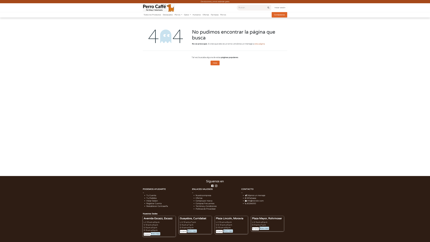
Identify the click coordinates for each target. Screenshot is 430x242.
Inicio (215, 63)
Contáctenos (279, 15)
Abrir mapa (156, 233)
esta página (260, 44)
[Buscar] (268, 8)
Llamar (147, 234)
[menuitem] (152, 15)
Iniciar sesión (279, 7)
